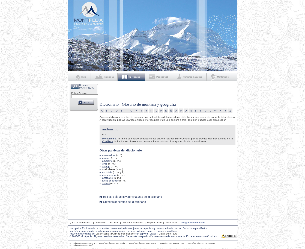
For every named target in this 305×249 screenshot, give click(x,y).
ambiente (107, 160)
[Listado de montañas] (104, 77)
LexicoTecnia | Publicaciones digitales (115, 233)
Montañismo (109, 138)
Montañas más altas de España (112, 243)
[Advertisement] (84, 165)
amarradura (108, 155)
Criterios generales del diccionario (124, 201)
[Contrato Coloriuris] (229, 236)
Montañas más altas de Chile (172, 243)
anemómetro (109, 175)
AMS (104, 163)
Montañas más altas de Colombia (201, 243)
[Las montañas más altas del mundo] (190, 77)
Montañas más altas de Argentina (142, 243)
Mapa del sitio (154, 222)
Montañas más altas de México (82, 243)
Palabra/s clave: (79, 93)
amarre (106, 158)
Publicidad (100, 222)
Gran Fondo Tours (168, 233)
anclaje (106, 166)
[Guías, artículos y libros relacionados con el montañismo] (222, 77)
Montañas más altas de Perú (81, 245)
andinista (107, 172)
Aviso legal (171, 222)
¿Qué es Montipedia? (80, 222)
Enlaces (114, 222)
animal (106, 183)
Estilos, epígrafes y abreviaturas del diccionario (132, 196)
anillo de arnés (110, 180)
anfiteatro (107, 177)
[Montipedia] (79, 77)
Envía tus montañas (132, 222)
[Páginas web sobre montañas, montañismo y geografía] (159, 77)
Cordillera (107, 141)
